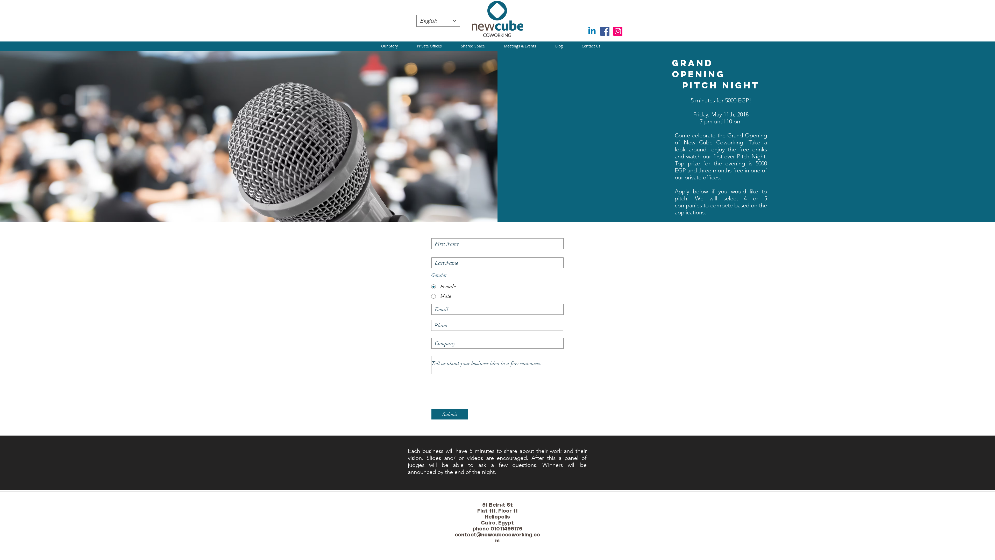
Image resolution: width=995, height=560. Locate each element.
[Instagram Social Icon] (617, 31)
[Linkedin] (591, 31)
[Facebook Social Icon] (604, 31)
